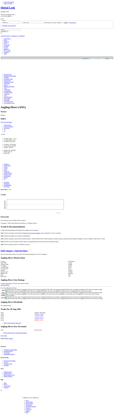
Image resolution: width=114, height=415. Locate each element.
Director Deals (8, 173)
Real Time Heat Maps (10, 361)
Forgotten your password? (9, 25)
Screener (6, 365)
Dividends (6, 183)
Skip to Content (8, 3)
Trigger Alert (7, 125)
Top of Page (4, 335)
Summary (6, 164)
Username (4, 22)
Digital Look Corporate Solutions (31, 233)
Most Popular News (9, 375)
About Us (28, 408)
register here (73, 22)
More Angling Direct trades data (12, 323)
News (5, 170)
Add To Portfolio (8, 126)
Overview (6, 182)
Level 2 (6, 362)
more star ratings (5, 285)
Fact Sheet (7, 128)
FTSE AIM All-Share (6, 122)
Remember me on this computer (53, 22)
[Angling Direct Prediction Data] (4, 179)
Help (5, 383)
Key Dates (7, 186)
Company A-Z (15, 36)
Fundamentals (7, 185)
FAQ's (5, 384)
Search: (3, 29)
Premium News (8, 364)
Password (26, 22)
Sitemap (28, 411)
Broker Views (7, 174)
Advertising (29, 405)
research (11, 338)
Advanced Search (5, 36)
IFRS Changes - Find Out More (14, 251)
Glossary (6, 387)
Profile (6, 177)
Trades (6, 168)
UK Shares (7, 353)
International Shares (9, 354)
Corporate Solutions (31, 406)
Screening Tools (8, 351)
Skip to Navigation (9, 2)
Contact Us (28, 409)
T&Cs (27, 400)
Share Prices (7, 165)
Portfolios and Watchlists (10, 350)
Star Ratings (7, 176)
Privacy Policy (29, 403)
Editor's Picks (7, 373)
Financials (6, 171)
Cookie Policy (29, 402)
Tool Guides (7, 386)
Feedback (22, 36)
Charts (5, 167)
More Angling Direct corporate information (15, 333)
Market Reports (8, 376)
